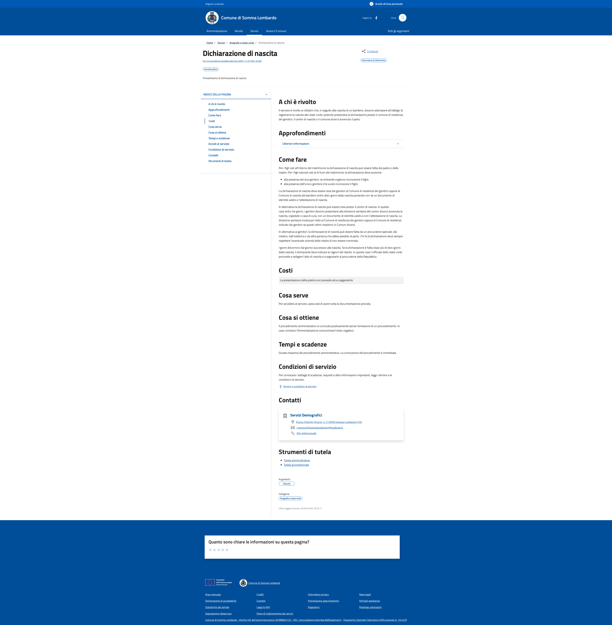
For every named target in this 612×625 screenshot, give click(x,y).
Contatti (261, 601)
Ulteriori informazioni (296, 143)
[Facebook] (375, 17)
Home (210, 43)
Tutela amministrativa (297, 460)
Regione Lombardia (215, 4)
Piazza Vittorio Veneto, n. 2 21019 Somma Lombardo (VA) (329, 422)
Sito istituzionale (307, 433)
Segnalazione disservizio (218, 613)
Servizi (221, 43)
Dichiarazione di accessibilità (220, 601)
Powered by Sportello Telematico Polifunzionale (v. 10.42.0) (375, 620)
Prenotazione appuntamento (323, 601)
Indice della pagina (217, 94)
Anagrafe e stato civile (241, 43)
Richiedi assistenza (369, 601)
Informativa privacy (318, 594)
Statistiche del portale (217, 607)
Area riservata (213, 594)
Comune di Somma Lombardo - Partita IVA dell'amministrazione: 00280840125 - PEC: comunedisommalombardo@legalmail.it (273, 620)
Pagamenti (314, 607)
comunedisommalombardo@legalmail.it (320, 427)
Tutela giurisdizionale (296, 465)
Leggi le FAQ (263, 607)
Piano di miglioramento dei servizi (275, 613)
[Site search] (402, 18)
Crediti (260, 594)
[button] (386, 4)
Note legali (365, 594)
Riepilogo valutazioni (370, 607)
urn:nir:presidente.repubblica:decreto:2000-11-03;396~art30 (232, 61)
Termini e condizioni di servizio (299, 386)
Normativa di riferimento (373, 59)
